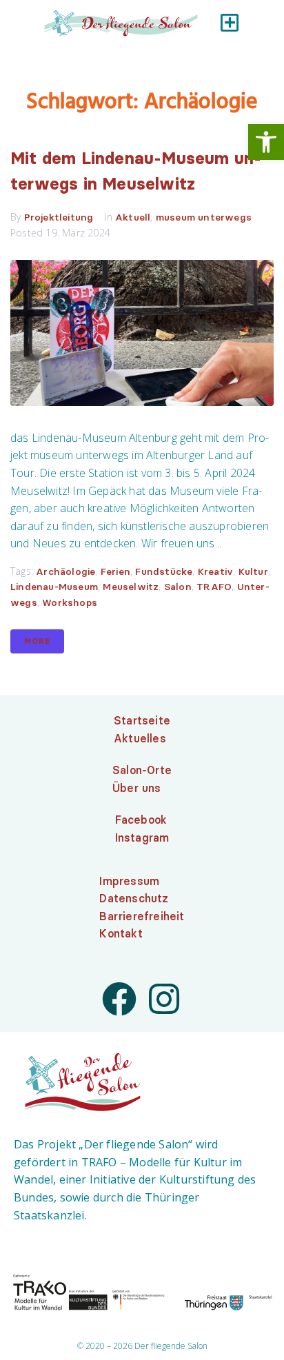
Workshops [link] (69, 602)
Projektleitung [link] (59, 217)
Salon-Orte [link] (142, 770)
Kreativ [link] (215, 571)
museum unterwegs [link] (204, 217)
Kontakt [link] (120, 933)
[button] (229, 22)
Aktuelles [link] (140, 738)
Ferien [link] (115, 571)
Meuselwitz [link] (131, 586)
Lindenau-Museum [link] (54, 586)
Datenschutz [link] (133, 898)
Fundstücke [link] (163, 571)
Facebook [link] (141, 819)
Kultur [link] (253, 571)
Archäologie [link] (65, 571)
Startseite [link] (142, 720)
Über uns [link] (136, 788)
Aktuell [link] (132, 217)
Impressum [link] (129, 881)
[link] (266, 142)
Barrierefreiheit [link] (141, 916)
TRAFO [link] (214, 586)
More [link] (37, 641)
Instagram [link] (142, 837)
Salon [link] (178, 586)
